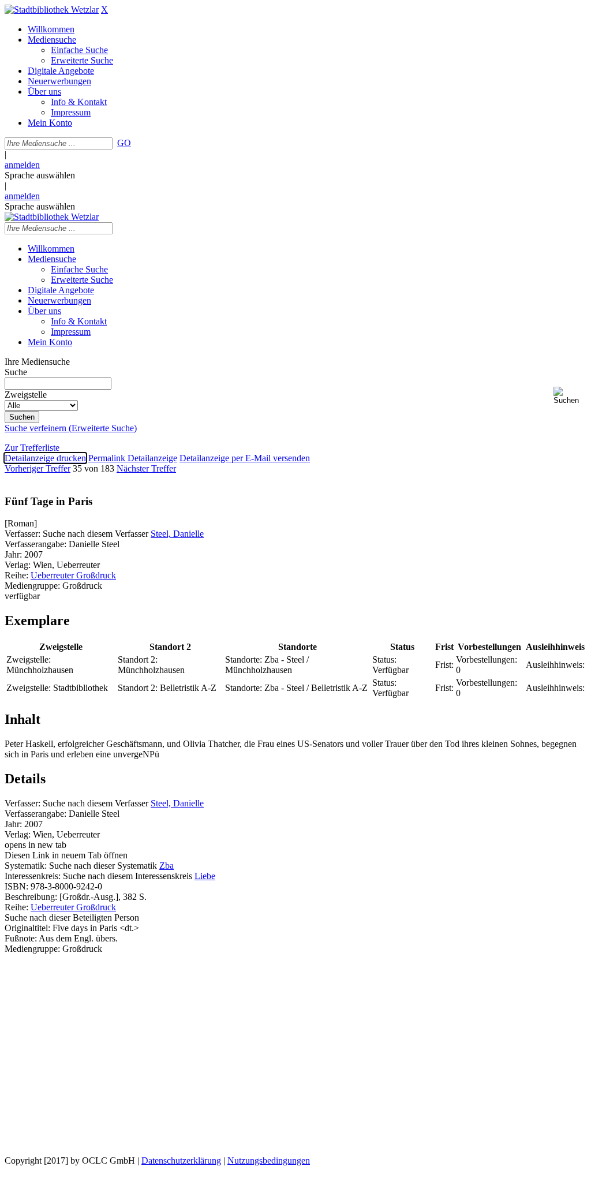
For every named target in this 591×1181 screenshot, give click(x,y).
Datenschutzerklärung (181, 1160)
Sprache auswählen (40, 175)
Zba (166, 865)
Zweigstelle (26, 394)
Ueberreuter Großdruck (73, 575)
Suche (16, 372)
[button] (569, 396)
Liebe (204, 876)
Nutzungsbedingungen (268, 1160)
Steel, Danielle (177, 534)
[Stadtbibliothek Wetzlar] (52, 9)
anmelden (22, 165)
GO (124, 143)
